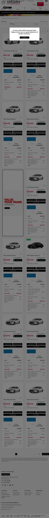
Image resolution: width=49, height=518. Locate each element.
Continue (24, 37)
